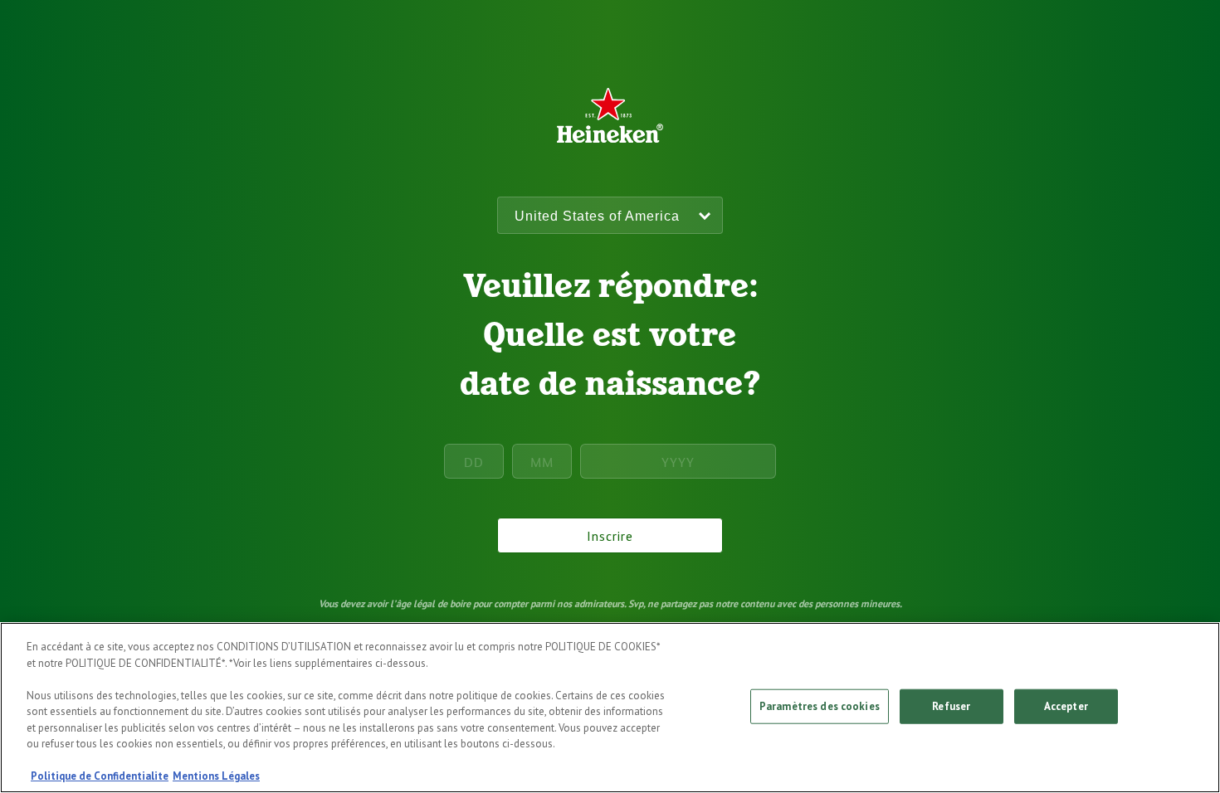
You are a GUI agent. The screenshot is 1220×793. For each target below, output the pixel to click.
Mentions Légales (216, 776)
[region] (610, 707)
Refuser (951, 706)
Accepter (1066, 706)
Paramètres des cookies (819, 706)
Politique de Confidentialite (99, 776)
